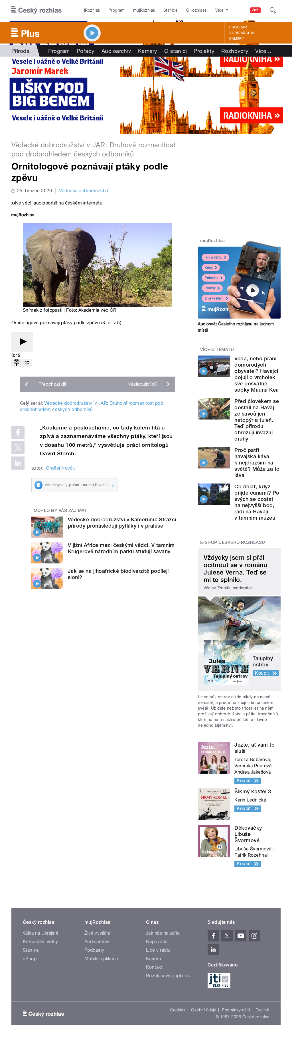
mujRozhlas (144, 10)
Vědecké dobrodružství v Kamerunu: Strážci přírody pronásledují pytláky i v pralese (122, 523)
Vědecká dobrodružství (83, 190)
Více (263, 51)
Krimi (209, 268)
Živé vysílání (214, 298)
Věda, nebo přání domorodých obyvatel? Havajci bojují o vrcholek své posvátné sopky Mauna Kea (256, 374)
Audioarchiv (241, 33)
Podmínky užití (236, 1010)
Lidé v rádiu (158, 950)
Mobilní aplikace (101, 958)
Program (116, 10)
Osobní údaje (203, 1010)
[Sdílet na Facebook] (18, 432)
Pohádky (211, 278)
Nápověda (157, 941)
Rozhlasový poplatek (168, 975)
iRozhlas (92, 10)
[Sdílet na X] (18, 447)
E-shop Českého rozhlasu (232, 542)
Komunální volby (40, 941)
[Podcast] (16, 363)
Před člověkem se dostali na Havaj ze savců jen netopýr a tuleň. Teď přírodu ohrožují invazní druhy (256, 420)
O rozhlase (196, 10)
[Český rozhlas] (36, 10)
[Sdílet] (27, 363)
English (262, 1010)
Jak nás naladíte (163, 933)
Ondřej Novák (60, 468)
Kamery (236, 39)
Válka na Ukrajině (40, 933)
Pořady (86, 51)
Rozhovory (234, 51)
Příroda (20, 51)
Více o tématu (217, 349)
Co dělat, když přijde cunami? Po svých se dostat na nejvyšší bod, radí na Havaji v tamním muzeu (256, 502)
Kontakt (154, 967)
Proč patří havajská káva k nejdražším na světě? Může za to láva (256, 462)
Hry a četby (213, 257)
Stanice (170, 10)
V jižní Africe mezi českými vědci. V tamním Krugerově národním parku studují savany (121, 548)
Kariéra (153, 958)
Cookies (177, 1010)
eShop (29, 958)
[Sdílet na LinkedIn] (18, 463)
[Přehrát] (22, 342)
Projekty (204, 51)
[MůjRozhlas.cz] (22, 215)
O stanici (175, 51)
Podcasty (94, 950)
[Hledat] (273, 10)
